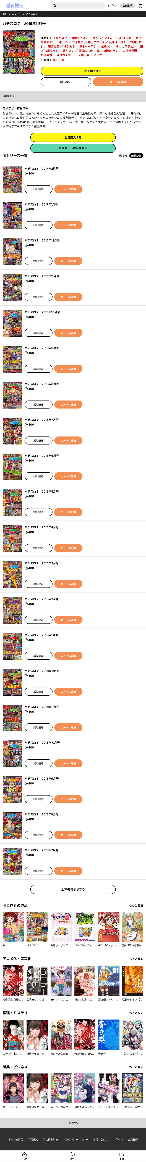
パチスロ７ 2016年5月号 (42, 491)
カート (73, 1158)
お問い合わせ (100, 1139)
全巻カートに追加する (73, 148)
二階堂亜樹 (130, 51)
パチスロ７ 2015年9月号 (42, 778)
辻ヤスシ (68, 51)
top (5, 13)
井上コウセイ (96, 42)
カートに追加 (118, 82)
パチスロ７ (32, 13)
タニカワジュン (126, 46)
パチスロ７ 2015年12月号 (42, 671)
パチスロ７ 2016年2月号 (42, 599)
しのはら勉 (124, 38)
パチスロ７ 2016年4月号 (42, 527)
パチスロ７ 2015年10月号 (42, 742)
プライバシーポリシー (75, 1139)
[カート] (140, 6)
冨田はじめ (86, 51)
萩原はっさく (117, 42)
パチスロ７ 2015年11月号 (42, 707)
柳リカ (63, 42)
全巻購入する (73, 137)
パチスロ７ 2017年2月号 (42, 168)
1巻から (123, 155)
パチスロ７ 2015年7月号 (42, 850)
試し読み (66, 82)
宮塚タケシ (51, 51)
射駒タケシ (111, 51)
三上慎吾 (78, 42)
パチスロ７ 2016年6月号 (42, 455)
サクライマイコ (103, 38)
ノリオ (97, 55)
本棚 (121, 1158)
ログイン (112, 5)
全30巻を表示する (73, 889)
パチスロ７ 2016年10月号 (42, 312)
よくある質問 (15, 1139)
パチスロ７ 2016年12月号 (42, 240)
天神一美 (83, 55)
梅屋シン (106, 46)
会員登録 (127, 5)
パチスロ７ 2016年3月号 (42, 563)
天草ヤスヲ (60, 38)
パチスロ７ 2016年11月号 (42, 276)
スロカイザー (65, 55)
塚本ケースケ (87, 46)
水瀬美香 (46, 55)
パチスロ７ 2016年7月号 (42, 420)
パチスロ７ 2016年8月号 (42, 384)
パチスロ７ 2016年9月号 (42, 348)
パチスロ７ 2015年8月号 (42, 814)
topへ (73, 1123)
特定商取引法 (50, 1139)
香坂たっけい (79, 38)
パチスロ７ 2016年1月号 (41, 635)
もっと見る (136, 905)
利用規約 (33, 1139)
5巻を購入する (92, 71)
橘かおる (69, 46)
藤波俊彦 (53, 46)
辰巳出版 (58, 60)
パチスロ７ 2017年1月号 (41, 204)
